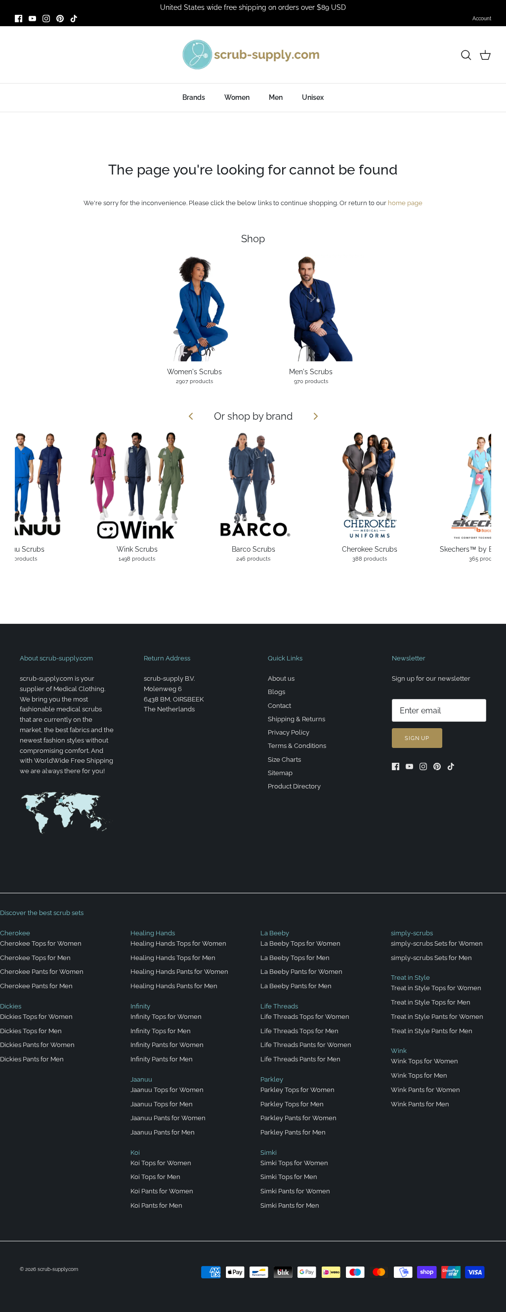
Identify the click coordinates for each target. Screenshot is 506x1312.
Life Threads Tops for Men (299, 1031)
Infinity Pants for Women (167, 1045)
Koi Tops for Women (160, 1163)
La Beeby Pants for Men (296, 986)
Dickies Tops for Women (36, 1016)
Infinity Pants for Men (161, 1059)
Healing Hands (152, 933)
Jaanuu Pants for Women (168, 1118)
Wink (399, 1050)
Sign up (417, 738)
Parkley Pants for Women (298, 1118)
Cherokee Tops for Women (41, 943)
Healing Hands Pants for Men (173, 986)
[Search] (466, 55)
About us (281, 678)
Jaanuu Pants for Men (162, 1132)
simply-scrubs (412, 933)
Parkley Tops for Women (297, 1089)
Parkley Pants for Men (293, 1132)
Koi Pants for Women (161, 1191)
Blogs (276, 692)
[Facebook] (18, 18)
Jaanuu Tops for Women (167, 1089)
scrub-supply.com (58, 1269)
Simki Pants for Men (289, 1205)
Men (276, 97)
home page (405, 203)
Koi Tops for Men (155, 1177)
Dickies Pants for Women (37, 1045)
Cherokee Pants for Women (42, 971)
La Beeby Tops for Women (300, 943)
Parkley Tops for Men (292, 1104)
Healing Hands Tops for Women (178, 943)
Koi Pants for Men (156, 1205)
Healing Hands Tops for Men (172, 958)
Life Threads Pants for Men (300, 1059)
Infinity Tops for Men (160, 1031)
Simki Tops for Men (288, 1177)
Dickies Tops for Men (31, 1031)
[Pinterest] (60, 18)
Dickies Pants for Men (32, 1059)
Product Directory (294, 786)
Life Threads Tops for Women (304, 1016)
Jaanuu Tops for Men (161, 1104)
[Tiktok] (74, 18)
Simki (268, 1152)
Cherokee (15, 933)
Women (237, 97)
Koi (135, 1152)
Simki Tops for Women (294, 1163)
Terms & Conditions (297, 745)
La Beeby (274, 933)
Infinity (140, 1006)
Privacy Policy (288, 732)
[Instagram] (46, 18)
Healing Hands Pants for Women (179, 971)
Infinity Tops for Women (166, 1016)
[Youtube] (32, 18)
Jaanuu (141, 1079)
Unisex (313, 97)
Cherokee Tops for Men (35, 958)
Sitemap (280, 773)
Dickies (10, 1006)
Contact (279, 705)
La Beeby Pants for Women (301, 971)
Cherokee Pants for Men (36, 986)
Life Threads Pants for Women (305, 1045)
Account (481, 18)
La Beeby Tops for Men (295, 958)
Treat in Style (410, 977)
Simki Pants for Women (295, 1191)
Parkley (271, 1079)
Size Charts (284, 759)
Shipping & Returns (296, 719)
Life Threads (279, 1006)
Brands (193, 97)
